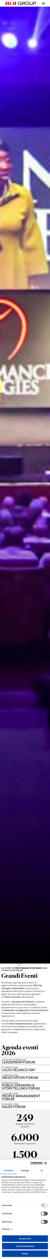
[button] (43, 3)
